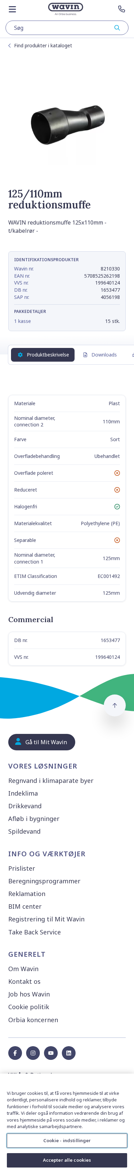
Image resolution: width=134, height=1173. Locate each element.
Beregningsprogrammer (44, 881)
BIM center (25, 906)
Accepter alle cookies (67, 1160)
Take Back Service (34, 932)
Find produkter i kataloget (43, 45)
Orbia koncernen (33, 1020)
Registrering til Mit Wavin (46, 919)
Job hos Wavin (29, 994)
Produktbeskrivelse (48, 354)
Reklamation (26, 894)
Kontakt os (24, 981)
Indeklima (23, 793)
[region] (67, 1123)
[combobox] (67, 28)
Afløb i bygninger (33, 818)
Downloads (104, 354)
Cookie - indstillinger (67, 1140)
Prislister (21, 868)
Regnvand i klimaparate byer (50, 780)
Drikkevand (25, 806)
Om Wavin (23, 969)
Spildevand (24, 831)
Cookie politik (28, 1007)
